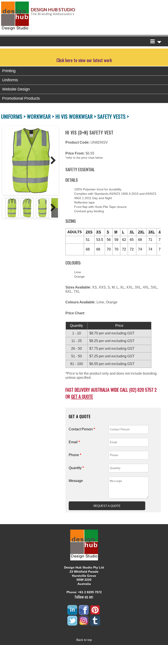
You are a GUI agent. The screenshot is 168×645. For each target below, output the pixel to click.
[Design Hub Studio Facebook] (84, 613)
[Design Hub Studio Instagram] (84, 624)
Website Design (16, 89)
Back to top (84, 640)
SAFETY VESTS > (113, 116)
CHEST (73, 240)
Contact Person (82, 429)
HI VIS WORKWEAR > (76, 116)
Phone (75, 455)
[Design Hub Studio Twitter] (72, 624)
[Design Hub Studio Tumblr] (95, 624)
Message (76, 481)
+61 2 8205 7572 (90, 592)
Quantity (76, 468)
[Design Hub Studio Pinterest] (95, 613)
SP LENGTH (74, 249)
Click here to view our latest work (84, 60)
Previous (7, 160)
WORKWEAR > (41, 116)
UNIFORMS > (14, 116)
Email (74, 442)
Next (51, 160)
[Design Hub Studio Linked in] (72, 613)
